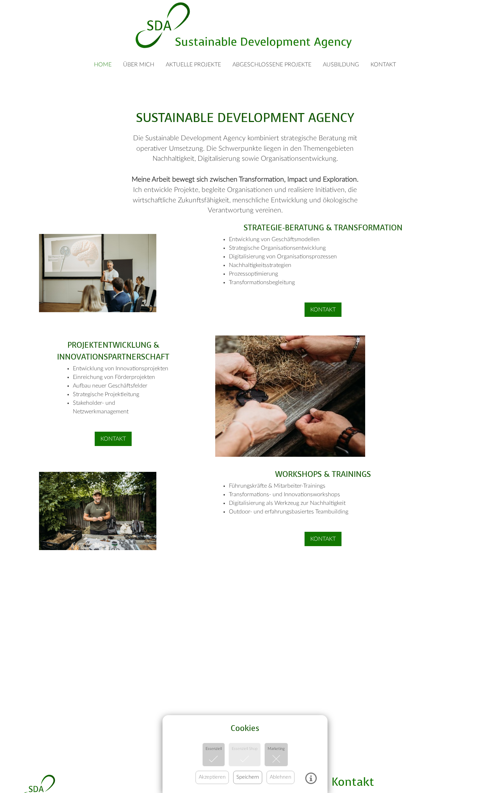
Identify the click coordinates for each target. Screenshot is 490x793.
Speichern (247, 777)
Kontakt (383, 64)
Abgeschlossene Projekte (271, 64)
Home (103, 64)
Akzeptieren (212, 777)
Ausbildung (341, 64)
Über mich (138, 64)
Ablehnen (280, 777)
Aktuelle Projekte (193, 64)
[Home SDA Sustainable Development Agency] (244, 25)
